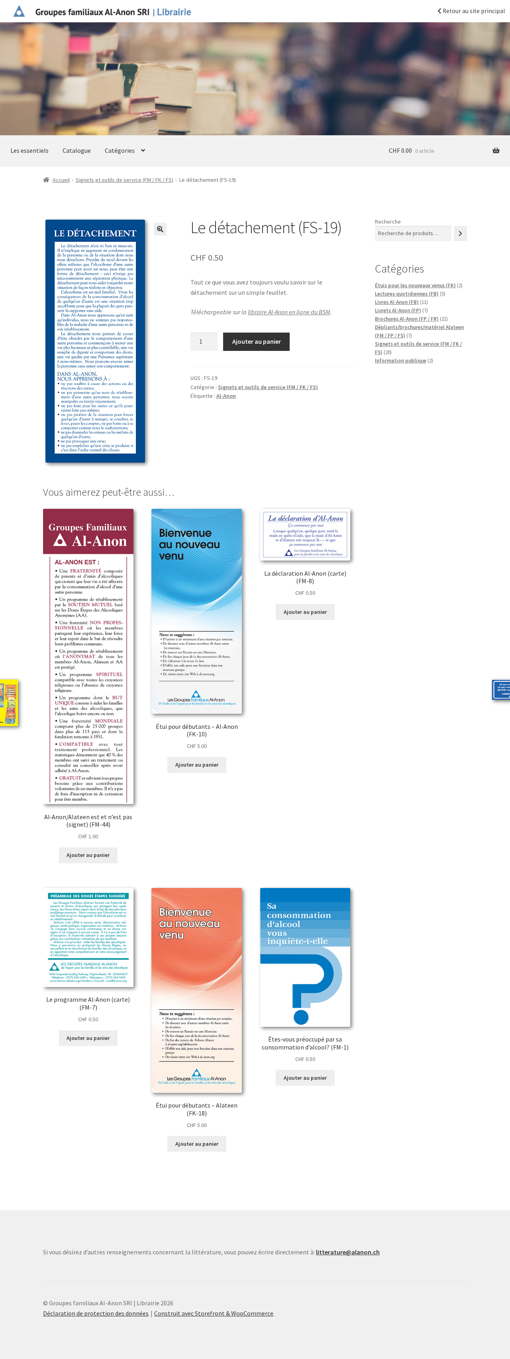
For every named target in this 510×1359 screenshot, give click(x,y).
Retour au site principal (473, 11)
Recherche (388, 221)
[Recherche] (460, 233)
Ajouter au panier (256, 341)
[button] (160, 229)
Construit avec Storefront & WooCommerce (213, 1313)
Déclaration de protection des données (96, 1313)
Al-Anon (226, 395)
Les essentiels (29, 150)
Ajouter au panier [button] (88, 855)
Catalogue (77, 150)
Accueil (61, 179)
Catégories (120, 150)
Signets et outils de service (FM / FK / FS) (124, 179)
